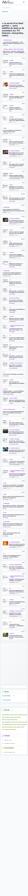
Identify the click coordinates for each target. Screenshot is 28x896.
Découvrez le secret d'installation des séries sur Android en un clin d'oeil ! (13, 524)
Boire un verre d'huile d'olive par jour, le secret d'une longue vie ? (13, 497)
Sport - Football (14, 398)
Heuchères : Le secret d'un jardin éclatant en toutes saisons (16, 357)
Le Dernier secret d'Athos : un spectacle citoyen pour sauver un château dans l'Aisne (13, 486)
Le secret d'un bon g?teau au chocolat (13, 374)
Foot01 (11, 403)
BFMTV (11, 638)
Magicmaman (13, 257)
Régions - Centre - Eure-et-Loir (17, 363)
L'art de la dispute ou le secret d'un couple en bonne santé (12, 131)
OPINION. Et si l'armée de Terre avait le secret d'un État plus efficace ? (17, 188)
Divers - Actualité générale (16, 564)
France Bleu (12, 144)
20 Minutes (12, 303)
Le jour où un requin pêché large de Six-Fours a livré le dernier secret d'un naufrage (13, 413)
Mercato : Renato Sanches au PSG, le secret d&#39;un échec (17, 400)
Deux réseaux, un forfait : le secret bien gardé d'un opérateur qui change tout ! (13, 506)
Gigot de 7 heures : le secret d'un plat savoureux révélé (16, 319)
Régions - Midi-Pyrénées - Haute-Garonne (17, 326)
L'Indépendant (13, 569)
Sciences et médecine (15, 83)
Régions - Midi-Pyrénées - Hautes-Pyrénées (17, 471)
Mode (12, 60)
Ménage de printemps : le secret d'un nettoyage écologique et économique (16, 265)
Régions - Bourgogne (15, 439)
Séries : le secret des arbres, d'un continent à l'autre (11, 533)
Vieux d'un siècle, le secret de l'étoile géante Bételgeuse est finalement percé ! (17, 545)
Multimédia (7, 207)
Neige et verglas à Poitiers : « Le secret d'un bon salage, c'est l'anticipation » (16, 177)
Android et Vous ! (7, 275)
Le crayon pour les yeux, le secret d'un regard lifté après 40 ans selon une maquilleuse (17, 120)
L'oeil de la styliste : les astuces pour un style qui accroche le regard (16, 64)
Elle (11, 65)
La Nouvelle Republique (15, 178)
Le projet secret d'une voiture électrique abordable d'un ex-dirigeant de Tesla (17, 451)
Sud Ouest (6, 54)
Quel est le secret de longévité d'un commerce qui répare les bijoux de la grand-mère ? (17, 475)
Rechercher (5, 11)
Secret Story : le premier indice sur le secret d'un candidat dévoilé (15, 366)
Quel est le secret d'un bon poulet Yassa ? (16, 347)
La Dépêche (12, 331)
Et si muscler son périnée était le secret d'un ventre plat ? (16, 301)
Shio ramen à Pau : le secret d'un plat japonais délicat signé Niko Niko (16, 165)
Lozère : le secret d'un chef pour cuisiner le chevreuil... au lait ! (16, 143)
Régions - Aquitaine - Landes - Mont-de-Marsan (14, 49)
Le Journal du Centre (14, 444)
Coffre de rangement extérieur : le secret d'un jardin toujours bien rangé (16, 109)
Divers (12, 252)
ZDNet (5, 212)
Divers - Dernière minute (10, 409)
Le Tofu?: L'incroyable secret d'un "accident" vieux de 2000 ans (12, 556)
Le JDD (5, 488)
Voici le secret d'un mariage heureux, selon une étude (16, 232)
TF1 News (12, 235)
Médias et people (8, 40)
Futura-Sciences (13, 88)
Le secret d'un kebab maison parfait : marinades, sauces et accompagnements (17, 339)
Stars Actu (6, 45)
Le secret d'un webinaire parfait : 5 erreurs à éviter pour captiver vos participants (12, 274)
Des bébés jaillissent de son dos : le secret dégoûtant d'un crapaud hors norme (17, 433)
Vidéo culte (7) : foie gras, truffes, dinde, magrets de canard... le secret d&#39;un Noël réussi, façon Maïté (13, 52)
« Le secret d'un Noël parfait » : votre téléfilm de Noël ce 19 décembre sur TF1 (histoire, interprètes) (13, 43)
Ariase (5, 508)
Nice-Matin (6, 414)
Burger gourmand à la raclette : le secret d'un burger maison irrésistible (16, 283)
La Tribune (12, 189)
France (6, 389)
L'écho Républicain (14, 368)
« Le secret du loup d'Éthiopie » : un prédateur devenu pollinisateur (16, 626)
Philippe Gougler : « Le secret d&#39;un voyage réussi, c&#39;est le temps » (13, 391)
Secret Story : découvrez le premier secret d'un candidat (17, 441)
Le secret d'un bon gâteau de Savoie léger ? (17, 310)
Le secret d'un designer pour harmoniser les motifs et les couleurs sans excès (16, 75)
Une (5, 128)
